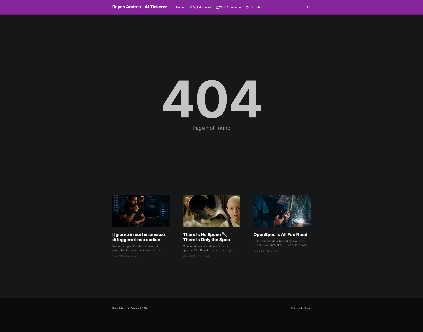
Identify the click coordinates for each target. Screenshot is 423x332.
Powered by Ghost (301, 308)
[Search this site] (308, 7)
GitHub (255, 7)
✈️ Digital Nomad (200, 7)
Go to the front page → (211, 134)
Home (180, 7)
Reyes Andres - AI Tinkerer (139, 7)
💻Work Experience (228, 7)
